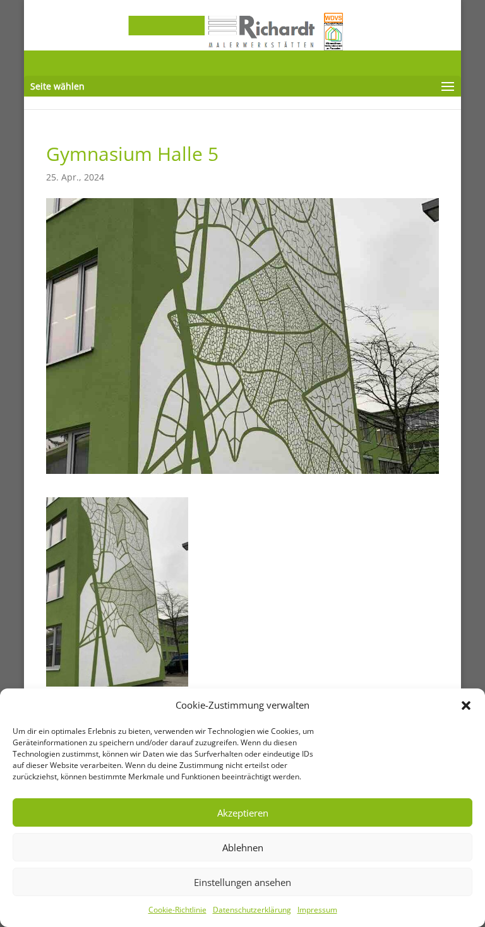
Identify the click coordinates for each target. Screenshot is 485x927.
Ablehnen (242, 847)
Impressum (317, 909)
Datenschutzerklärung (252, 909)
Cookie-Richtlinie (177, 909)
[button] (466, 705)
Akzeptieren (242, 812)
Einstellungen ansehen (242, 882)
